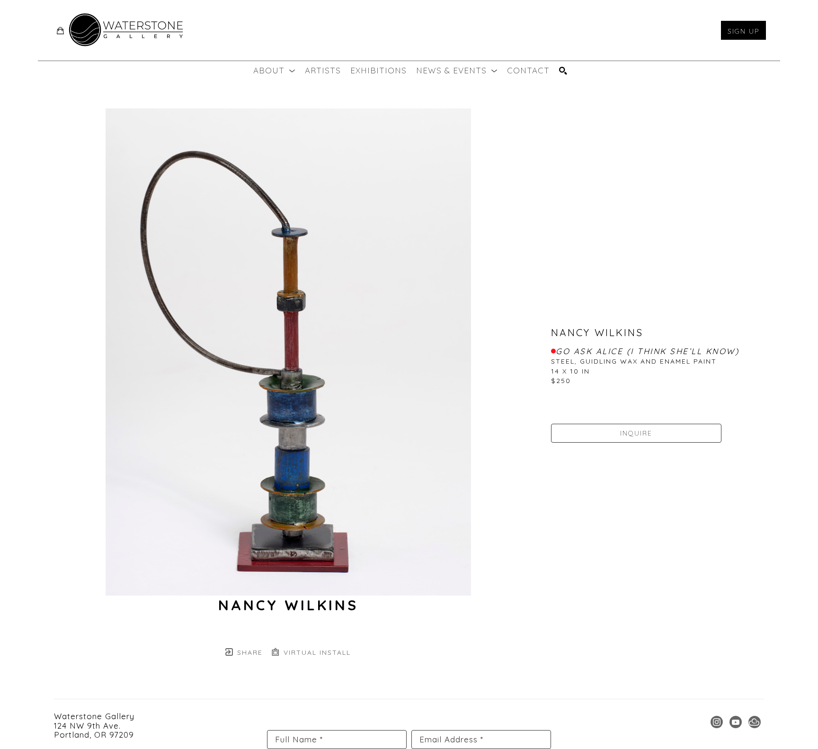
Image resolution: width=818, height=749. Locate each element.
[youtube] (735, 722)
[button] (274, 70)
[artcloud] (754, 722)
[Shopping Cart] (60, 31)
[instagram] (717, 722)
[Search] (563, 71)
